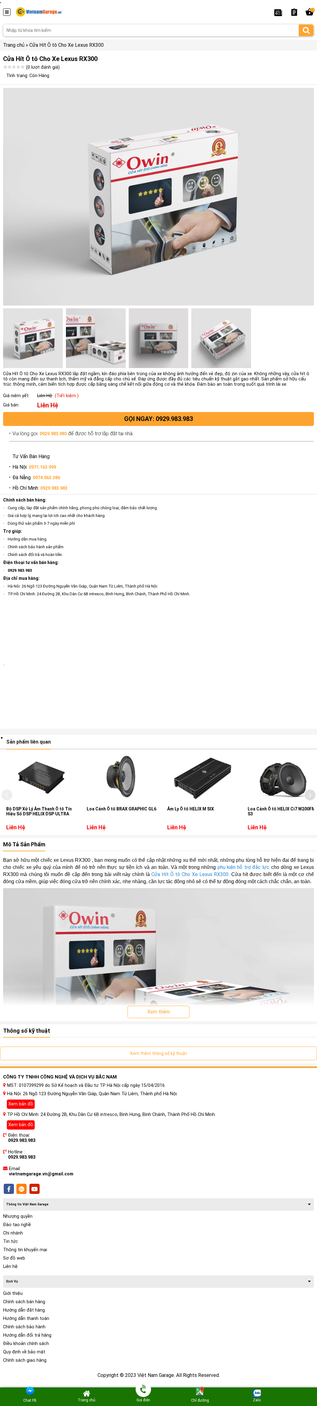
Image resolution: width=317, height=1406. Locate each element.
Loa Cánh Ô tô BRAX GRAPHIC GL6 (121, 808)
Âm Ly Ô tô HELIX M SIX (190, 808)
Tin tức (10, 1241)
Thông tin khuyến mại (25, 1249)
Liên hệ (10, 1266)
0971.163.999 (42, 467)
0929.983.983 (53, 433)
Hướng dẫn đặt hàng (24, 1310)
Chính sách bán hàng (24, 1301)
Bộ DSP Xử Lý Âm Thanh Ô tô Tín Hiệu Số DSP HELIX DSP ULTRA (39, 811)
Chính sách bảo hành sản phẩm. (36, 547)
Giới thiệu (13, 1293)
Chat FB (30, 1400)
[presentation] (7, 795)
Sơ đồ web (14, 1258)
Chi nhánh (13, 1233)
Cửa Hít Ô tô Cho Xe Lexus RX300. (191, 874)
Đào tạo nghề (17, 1224)
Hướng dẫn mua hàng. (27, 539)
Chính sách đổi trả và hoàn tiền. (35, 554)
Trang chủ (13, 45)
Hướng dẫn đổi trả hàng (27, 1335)
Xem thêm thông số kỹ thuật (158, 1053)
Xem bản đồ (20, 1104)
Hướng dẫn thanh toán (26, 1318)
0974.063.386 (46, 477)
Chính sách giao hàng (24, 1360)
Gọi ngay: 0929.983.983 (158, 419)
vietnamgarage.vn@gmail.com (41, 1174)
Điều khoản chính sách (26, 1343)
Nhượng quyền (18, 1216)
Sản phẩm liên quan (28, 742)
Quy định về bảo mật (24, 1352)
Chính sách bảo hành (24, 1327)
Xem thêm (158, 1012)
